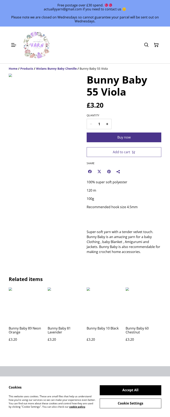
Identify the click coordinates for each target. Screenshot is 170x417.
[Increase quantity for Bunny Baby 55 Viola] (107, 124)
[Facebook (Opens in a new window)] (90, 171)
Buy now (124, 137)
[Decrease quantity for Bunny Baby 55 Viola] (91, 124)
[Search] (146, 45)
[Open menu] (14, 45)
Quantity (93, 115)
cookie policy (77, 406)
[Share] (118, 171)
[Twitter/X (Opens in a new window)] (99, 171)
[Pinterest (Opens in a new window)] (109, 171)
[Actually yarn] (36, 45)
